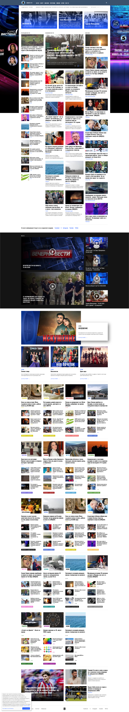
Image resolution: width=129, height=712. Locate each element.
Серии (62, 3)
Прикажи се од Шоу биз (27, 606)
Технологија (89, 54)
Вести (37, 3)
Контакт (37, 708)
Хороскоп (46, 626)
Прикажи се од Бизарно (49, 435)
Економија (68, 124)
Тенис (89, 675)
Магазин (47, 3)
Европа (47, 122)
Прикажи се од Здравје (49, 606)
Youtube (72, 228)
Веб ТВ (67, 3)
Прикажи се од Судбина (27, 435)
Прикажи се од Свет (92, 435)
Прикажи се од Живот (71, 549)
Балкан (46, 455)
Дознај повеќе (82, 337)
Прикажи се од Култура (27, 492)
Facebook (57, 228)
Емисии (58, 3)
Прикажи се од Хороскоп (49, 663)
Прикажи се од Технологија (72, 606)
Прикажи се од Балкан (49, 492)
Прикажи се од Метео (71, 492)
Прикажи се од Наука (70, 663)
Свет (46, 210)
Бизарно (46, 398)
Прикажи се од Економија (94, 492)
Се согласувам (26, 708)
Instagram (65, 228)
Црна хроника (26, 512)
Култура (24, 455)
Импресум (43, 708)
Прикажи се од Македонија (72, 435)
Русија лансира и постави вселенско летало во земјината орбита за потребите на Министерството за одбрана (96, 7)
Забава (87, 117)
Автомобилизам (90, 96)
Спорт (41, 3)
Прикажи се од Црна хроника (28, 549)
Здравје (46, 569)
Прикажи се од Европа (49, 549)
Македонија (75, 47)
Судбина (24, 398)
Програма (52, 3)
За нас (31, 708)
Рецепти (24, 626)
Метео (67, 455)
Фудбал (26, 685)
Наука (47, 181)
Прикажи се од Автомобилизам (95, 606)
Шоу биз (87, 75)
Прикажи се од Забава (93, 549)
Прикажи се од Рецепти (27, 663)
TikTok (76, 228)
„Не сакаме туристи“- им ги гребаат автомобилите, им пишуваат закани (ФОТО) (45, 7)
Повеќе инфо (27, 705)
